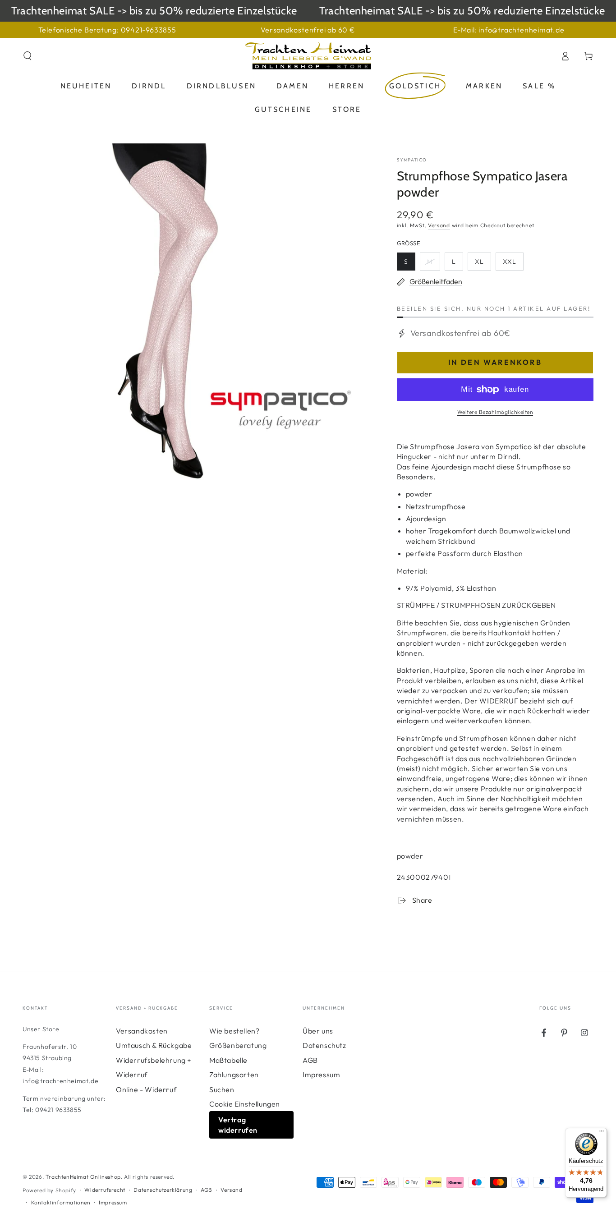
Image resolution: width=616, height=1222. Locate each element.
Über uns (318, 1030)
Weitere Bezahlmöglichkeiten (495, 412)
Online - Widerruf (146, 1089)
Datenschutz (324, 1045)
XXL (513, 264)
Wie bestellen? (234, 1030)
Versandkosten (142, 1030)
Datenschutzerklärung (162, 1189)
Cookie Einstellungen (244, 1103)
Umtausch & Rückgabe (154, 1045)
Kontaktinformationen (61, 1202)
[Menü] (601, 1133)
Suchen (221, 1089)
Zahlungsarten (234, 1074)
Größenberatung (238, 1045)
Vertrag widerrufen (237, 1124)
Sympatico (412, 160)
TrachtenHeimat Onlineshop (83, 1176)
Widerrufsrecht (104, 1189)
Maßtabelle (228, 1060)
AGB (310, 1060)
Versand (439, 225)
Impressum (321, 1074)
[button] (27, 56)
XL (482, 264)
